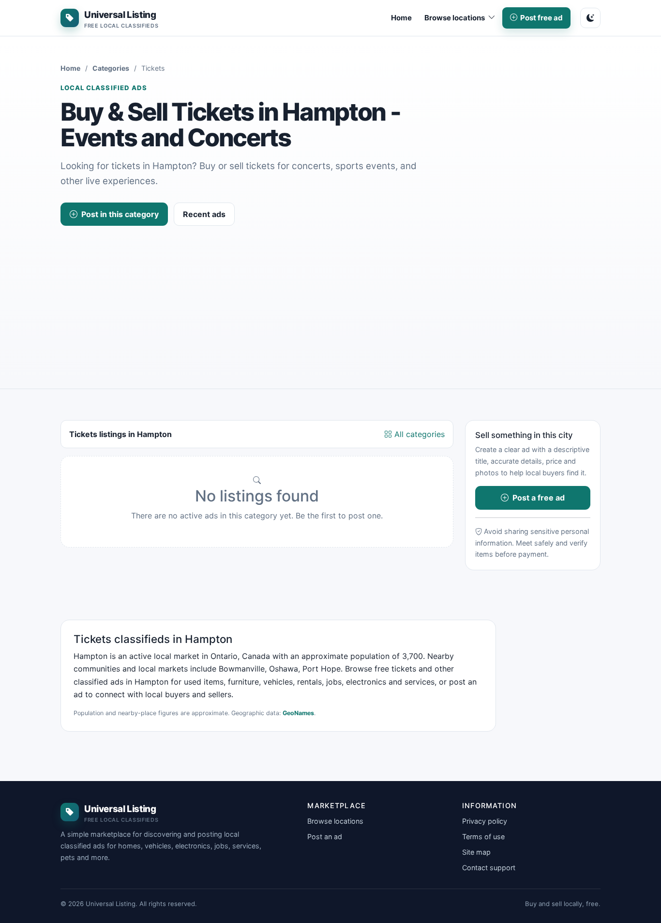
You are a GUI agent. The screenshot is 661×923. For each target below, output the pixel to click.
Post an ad (324, 836)
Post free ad (541, 17)
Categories (110, 68)
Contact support (488, 867)
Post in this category (120, 214)
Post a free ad (538, 497)
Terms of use (483, 836)
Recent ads (204, 214)
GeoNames (298, 713)
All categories (418, 434)
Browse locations (335, 821)
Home (401, 17)
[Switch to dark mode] (590, 18)
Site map (476, 852)
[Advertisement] (330, 298)
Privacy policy (484, 821)
